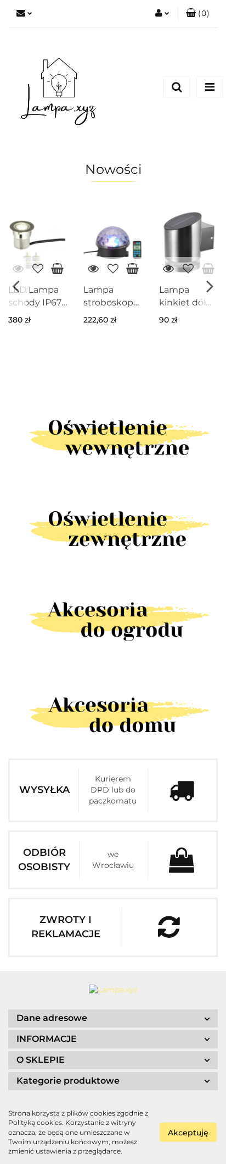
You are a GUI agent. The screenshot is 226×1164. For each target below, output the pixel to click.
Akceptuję (188, 1133)
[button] (198, 14)
